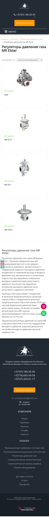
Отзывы (24, 430)
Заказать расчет (24, 23)
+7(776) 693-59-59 (24, 375)
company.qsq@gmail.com (25, 398)
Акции (24, 419)
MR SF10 (8, 140)
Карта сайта (36, 499)
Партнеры (24, 422)
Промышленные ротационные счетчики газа (25, 452)
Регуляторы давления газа (24, 456)
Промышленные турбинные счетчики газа (24, 448)
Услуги (24, 480)
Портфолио (24, 484)
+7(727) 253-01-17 (24, 379)
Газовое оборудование (24, 468)
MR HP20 (8, 230)
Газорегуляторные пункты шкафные (24, 464)
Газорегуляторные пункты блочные (24, 460)
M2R (6, 95)
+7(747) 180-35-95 (25, 14)
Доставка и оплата (24, 476)
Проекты (24, 426)
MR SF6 (7, 185)
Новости (24, 434)
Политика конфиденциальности (19, 499)
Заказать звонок (24, 390)
